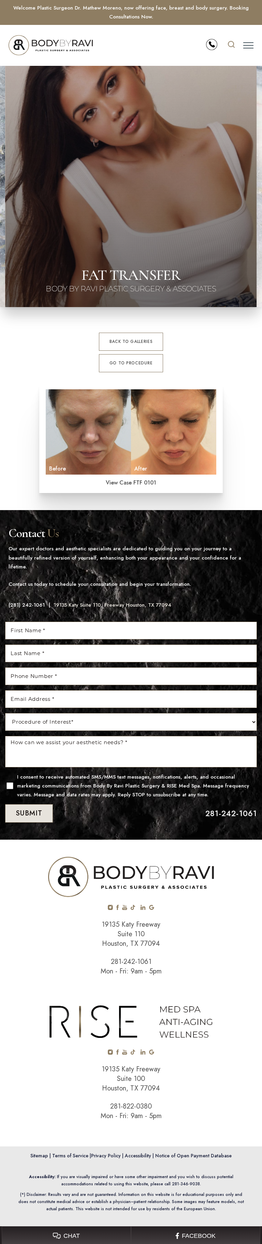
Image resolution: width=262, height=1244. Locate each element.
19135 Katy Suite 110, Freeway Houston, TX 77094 (112, 605)
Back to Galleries (131, 341)
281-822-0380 (131, 1106)
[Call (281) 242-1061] (212, 44)
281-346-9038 (186, 1184)
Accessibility (138, 1155)
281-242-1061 (231, 813)
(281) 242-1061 (27, 605)
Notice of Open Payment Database (193, 1155)
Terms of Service (70, 1155)
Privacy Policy (106, 1155)
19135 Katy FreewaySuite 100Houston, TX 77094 (131, 1078)
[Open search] (231, 45)
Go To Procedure (131, 363)
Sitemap (39, 1155)
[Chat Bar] (131, 1235)
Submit (29, 813)
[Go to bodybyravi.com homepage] (70, 45)
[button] (248, 45)
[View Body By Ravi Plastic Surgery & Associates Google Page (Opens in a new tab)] (151, 908)
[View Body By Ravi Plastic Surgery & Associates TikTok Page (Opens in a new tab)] (133, 908)
